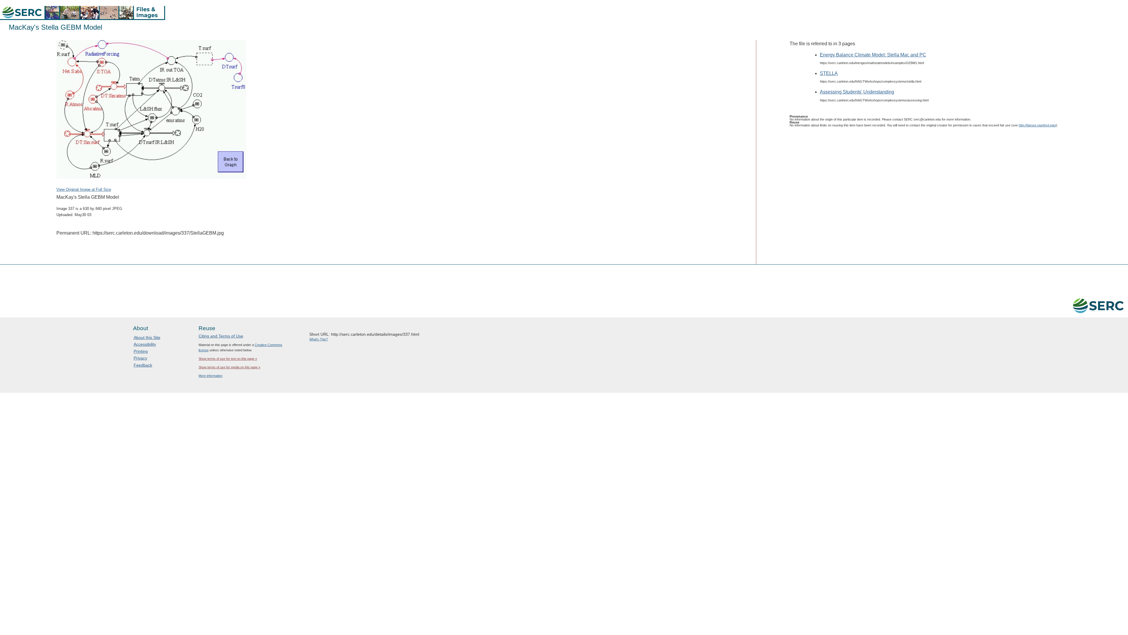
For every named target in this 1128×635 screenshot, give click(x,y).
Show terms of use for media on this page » (229, 367)
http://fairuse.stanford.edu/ (1037, 125)
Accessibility (145, 344)
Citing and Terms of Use (221, 336)
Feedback (143, 365)
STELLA (829, 73)
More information (210, 375)
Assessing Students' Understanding (857, 91)
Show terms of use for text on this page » (228, 358)
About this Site (147, 337)
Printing (141, 351)
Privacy (140, 358)
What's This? (318, 339)
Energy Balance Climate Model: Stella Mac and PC (873, 54)
